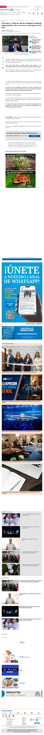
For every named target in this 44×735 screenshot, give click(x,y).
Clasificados (9, 721)
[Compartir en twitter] (3, 61)
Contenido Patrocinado (8, 343)
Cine (23, 721)
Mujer (23, 720)
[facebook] (33, 9)
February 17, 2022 (33, 146)
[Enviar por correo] (3, 67)
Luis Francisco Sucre (20, 20)
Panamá (32, 20)
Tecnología (13, 14)
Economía (14, 12)
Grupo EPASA (9, 724)
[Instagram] (31, 9)
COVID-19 (12, 20)
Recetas (24, 723)
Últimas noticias (6, 512)
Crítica (24, 717)
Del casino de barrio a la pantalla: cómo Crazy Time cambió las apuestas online (21, 461)
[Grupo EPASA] (37, 724)
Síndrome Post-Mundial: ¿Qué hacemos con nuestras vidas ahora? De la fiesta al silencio (21, 402)
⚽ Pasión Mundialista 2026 (5, 14)
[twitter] (35, 9)
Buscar (8, 717)
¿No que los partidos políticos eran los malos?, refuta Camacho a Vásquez (30, 619)
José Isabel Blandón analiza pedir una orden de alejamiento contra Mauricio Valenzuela (36, 47)
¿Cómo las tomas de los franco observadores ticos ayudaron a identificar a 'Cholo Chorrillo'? (36, 41)
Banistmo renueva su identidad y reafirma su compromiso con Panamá (19, 372)
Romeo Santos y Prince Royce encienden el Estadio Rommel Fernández (29, 607)
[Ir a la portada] (5, 10)
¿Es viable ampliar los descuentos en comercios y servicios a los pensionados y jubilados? (30, 581)
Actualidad (5, 12)
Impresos (24, 724)
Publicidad (9, 722)
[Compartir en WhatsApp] (3, 64)
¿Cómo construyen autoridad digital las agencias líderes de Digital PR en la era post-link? (21, 492)
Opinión (10, 12)
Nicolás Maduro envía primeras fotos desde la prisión (30, 594)
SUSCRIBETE (34, 136)
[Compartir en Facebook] (3, 57)
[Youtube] (37, 9)
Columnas (5, 634)
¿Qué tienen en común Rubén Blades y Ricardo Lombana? (36, 52)
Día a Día (24, 719)
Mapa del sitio (9, 719)
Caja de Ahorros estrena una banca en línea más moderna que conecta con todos (21, 431)
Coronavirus (5, 20)
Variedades (19, 12)
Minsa (27, 20)
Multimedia (18, 14)
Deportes (23, 12)
